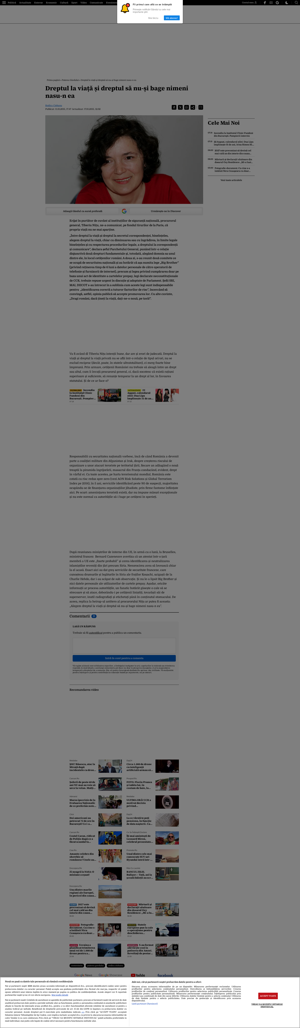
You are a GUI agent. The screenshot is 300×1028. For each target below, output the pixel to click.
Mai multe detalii (60, 995)
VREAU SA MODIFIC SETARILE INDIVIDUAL (267, 1005)
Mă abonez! (172, 17)
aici (83, 1012)
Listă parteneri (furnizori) (145, 1004)
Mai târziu (153, 17)
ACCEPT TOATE (268, 996)
